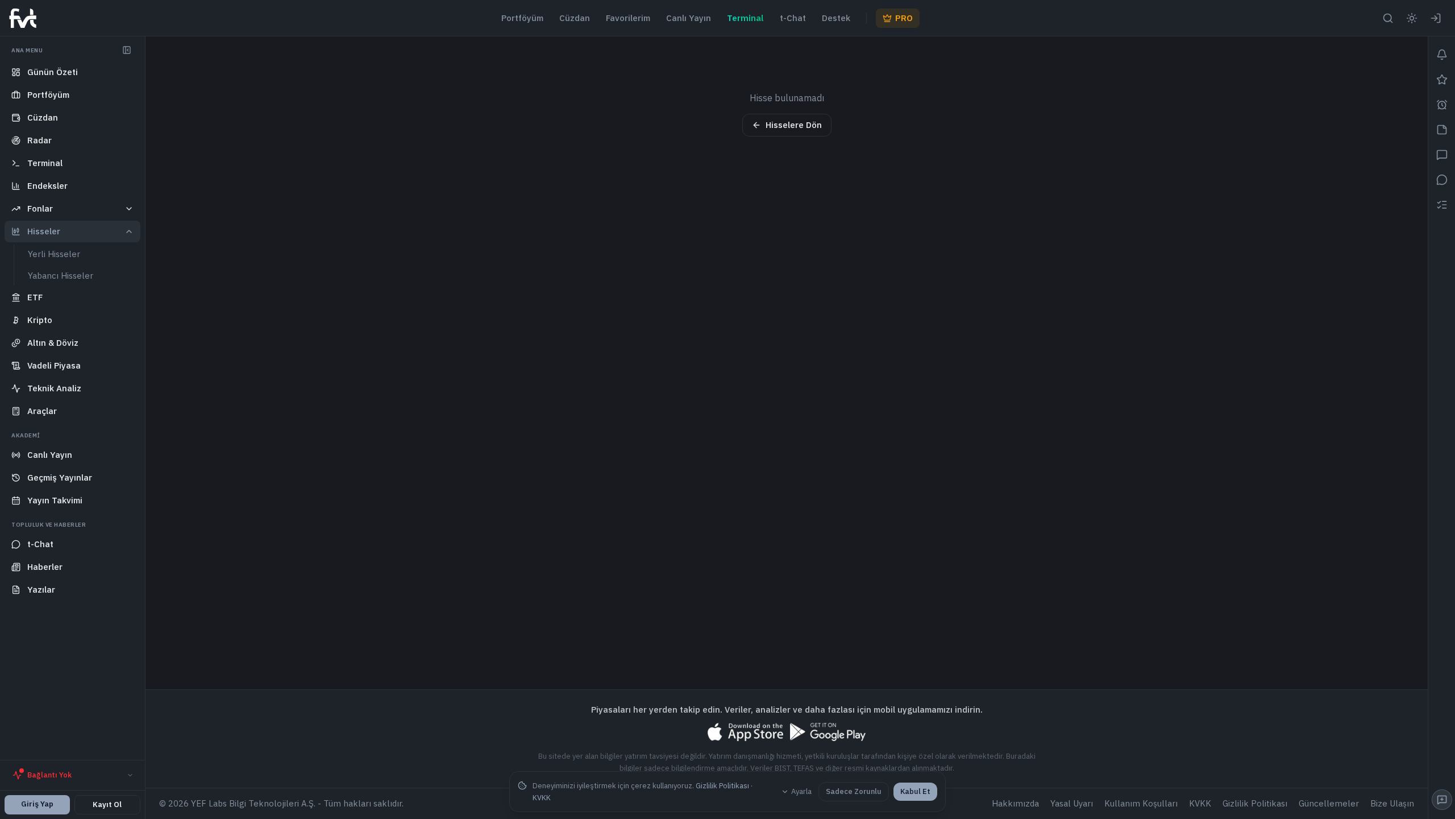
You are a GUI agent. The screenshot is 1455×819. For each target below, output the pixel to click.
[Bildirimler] (1442, 54)
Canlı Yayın (688, 18)
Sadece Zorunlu (854, 791)
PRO (904, 18)
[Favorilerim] (1442, 79)
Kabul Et (915, 791)
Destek (836, 18)
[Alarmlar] (1442, 104)
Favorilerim (628, 18)
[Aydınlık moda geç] (1412, 18)
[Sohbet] (1442, 154)
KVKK (542, 798)
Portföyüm (522, 18)
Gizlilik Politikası (722, 786)
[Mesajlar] (1442, 179)
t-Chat (793, 18)
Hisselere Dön (794, 124)
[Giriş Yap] (1435, 18)
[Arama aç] (1388, 18)
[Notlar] (1442, 129)
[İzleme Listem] (1442, 204)
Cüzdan (574, 18)
